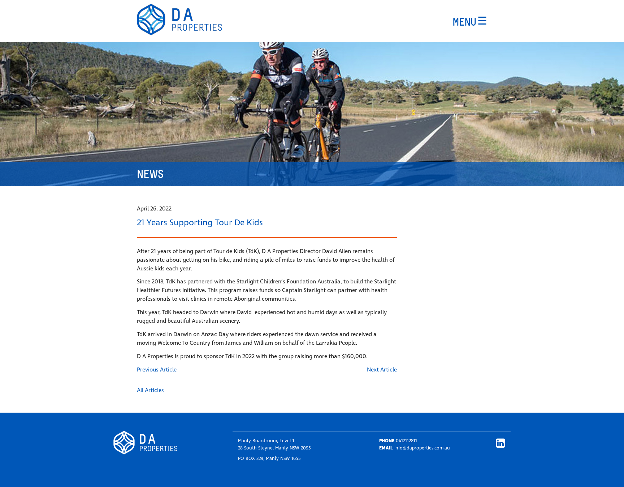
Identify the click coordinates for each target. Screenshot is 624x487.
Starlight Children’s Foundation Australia (289, 282)
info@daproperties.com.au (422, 448)
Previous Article (157, 370)
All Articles (150, 390)
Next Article (382, 370)
